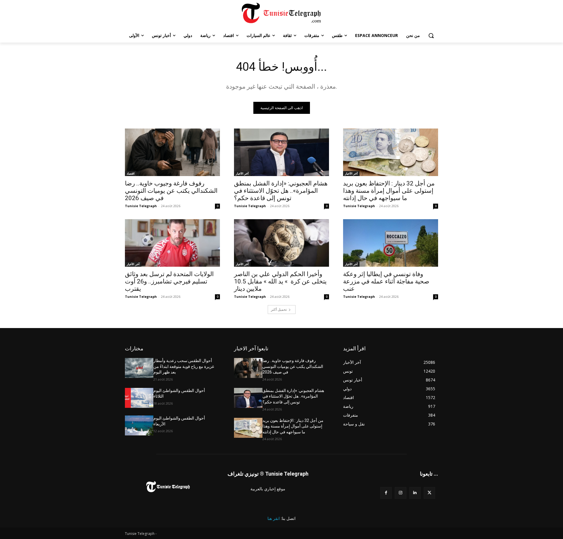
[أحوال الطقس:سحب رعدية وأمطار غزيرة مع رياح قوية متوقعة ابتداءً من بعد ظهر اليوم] (139, 368)
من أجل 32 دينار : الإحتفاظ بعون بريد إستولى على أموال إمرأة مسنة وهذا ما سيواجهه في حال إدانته (389, 191)
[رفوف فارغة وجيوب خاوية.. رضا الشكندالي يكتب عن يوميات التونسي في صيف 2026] (172, 152)
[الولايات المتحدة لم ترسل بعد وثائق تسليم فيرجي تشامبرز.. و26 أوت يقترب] (172, 243)
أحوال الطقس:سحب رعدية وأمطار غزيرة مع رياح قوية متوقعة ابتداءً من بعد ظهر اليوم (183, 366)
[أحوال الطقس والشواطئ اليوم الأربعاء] (139, 425)
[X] (429, 493)
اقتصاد (131, 173)
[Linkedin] (415, 493)
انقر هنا (273, 518)
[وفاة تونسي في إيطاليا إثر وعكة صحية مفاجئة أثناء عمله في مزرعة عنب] (390, 243)
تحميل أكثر (279, 309)
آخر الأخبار (242, 173)
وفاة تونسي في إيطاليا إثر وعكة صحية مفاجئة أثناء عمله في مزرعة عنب (386, 281)
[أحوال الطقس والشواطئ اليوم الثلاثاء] (139, 398)
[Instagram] (400, 493)
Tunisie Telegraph (141, 206)
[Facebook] (386, 493)
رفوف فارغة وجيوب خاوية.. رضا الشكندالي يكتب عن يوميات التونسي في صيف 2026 (171, 191)
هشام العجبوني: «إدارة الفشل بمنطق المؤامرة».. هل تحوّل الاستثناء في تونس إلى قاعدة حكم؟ (281, 191)
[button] (431, 35)
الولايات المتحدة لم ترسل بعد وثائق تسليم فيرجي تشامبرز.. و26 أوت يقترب (169, 281)
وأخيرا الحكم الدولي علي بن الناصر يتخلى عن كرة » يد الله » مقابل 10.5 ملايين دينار (280, 281)
